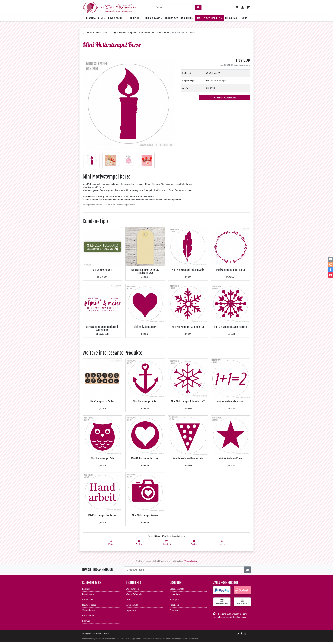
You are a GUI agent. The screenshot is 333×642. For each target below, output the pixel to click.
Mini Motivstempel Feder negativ (188, 269)
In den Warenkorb (226, 97)
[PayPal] (221, 590)
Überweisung (222, 603)
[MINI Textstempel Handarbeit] (102, 492)
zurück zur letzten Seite (96, 32)
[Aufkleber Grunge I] (102, 246)
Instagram (174, 599)
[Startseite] (115, 32)
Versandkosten (244, 65)
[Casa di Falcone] (109, 7)
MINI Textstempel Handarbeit (102, 515)
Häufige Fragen (89, 604)
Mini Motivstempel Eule (102, 458)
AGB (128, 599)
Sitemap (86, 620)
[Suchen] (198, 7)
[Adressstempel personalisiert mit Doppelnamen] (102, 303)
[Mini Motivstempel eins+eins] (230, 378)
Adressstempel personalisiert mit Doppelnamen (102, 328)
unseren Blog (238, 613)
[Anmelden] (247, 569)
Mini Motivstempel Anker (145, 401)
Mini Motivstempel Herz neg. (145, 458)
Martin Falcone (103, 633)
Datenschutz (132, 604)
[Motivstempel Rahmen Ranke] (230, 246)
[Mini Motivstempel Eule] (102, 435)
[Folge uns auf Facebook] (241, 633)
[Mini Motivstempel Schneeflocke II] (230, 303)
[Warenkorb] (248, 7)
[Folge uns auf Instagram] (238, 633)
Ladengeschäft (177, 588)
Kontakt (86, 588)
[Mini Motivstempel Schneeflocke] (188, 303)
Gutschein (242, 603)
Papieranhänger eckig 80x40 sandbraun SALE (145, 271)
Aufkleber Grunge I (102, 269)
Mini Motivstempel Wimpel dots (187, 458)
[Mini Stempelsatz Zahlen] (102, 378)
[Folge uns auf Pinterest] (245, 633)
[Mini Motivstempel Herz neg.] (145, 435)
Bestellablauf (88, 594)
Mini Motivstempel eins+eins (231, 401)
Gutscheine (87, 599)
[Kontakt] (330, 259)
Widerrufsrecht (133, 588)
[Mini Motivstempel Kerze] (129, 104)
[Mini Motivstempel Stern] (230, 435)
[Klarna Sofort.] (242, 590)
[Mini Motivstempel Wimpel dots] (188, 435)
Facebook (174, 604)
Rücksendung (88, 615)
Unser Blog (175, 594)
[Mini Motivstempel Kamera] (145, 492)
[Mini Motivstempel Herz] (145, 303)
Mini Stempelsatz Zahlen (102, 401)
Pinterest (174, 610)
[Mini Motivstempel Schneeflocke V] (188, 378)
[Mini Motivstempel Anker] (145, 378)
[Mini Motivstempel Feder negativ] (188, 246)
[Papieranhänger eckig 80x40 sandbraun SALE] (145, 246)
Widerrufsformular (134, 594)
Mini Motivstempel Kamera (145, 515)
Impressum (131, 610)
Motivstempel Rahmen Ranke (230, 269)
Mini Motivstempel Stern (231, 458)
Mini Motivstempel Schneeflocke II (230, 326)
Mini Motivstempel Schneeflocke (188, 326)
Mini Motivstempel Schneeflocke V (188, 401)
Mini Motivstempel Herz (145, 326)
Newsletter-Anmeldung (97, 569)
